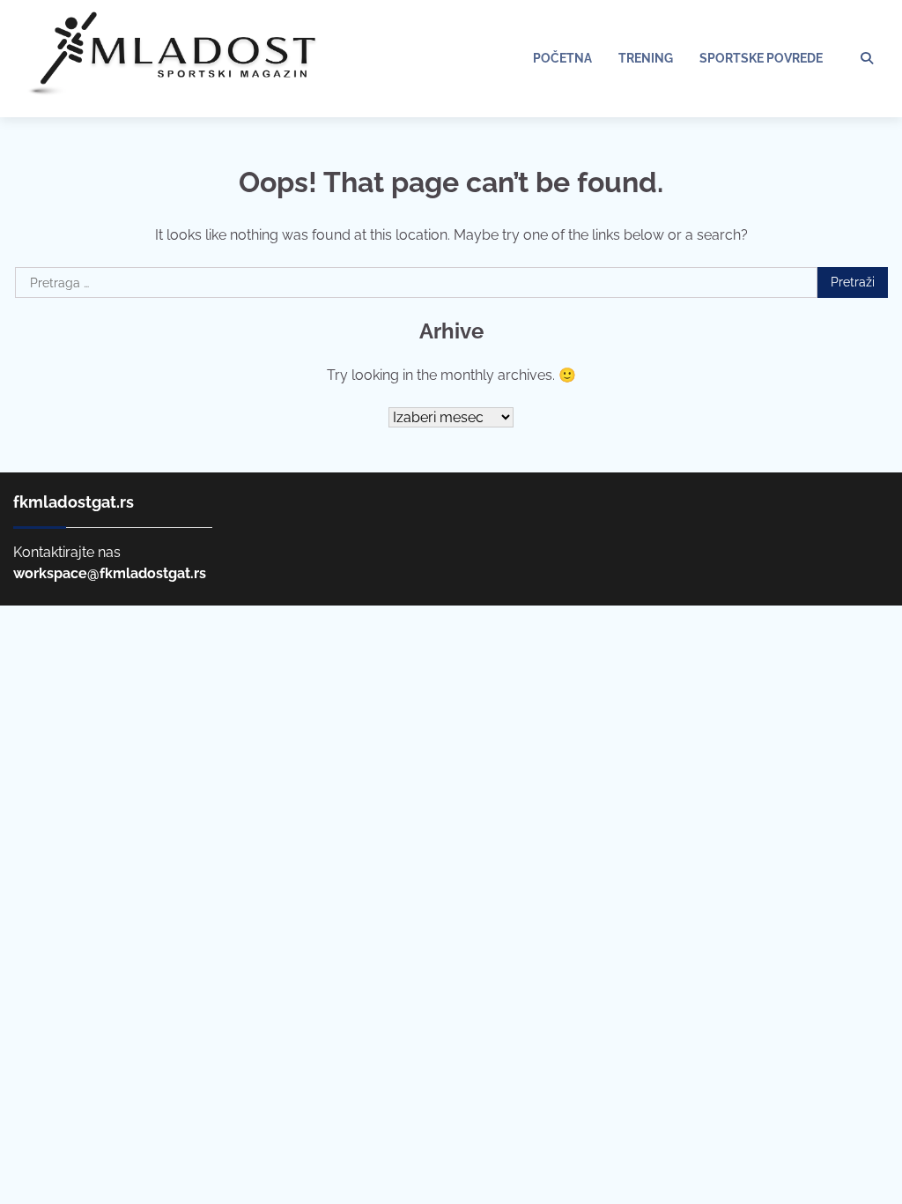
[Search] (867, 58)
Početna (562, 58)
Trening (645, 58)
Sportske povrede (761, 58)
